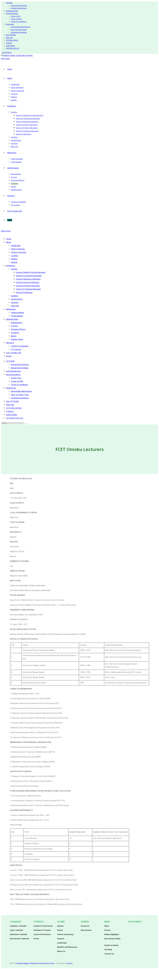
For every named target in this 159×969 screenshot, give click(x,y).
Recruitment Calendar (19, 938)
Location (14, 255)
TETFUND (9, 3)
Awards (14, 262)
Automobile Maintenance (20, 27)
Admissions (11, 309)
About (8, 242)
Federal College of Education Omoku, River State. (35, 963)
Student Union (17, 339)
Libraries (14, 302)
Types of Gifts (16, 19)
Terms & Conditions (18, 21)
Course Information (42, 934)
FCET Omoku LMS (13, 352)
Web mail (9, 38)
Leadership (15, 245)
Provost (14, 326)
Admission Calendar (18, 934)
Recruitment (86, 930)
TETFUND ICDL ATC (12, 48)
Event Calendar (16, 930)
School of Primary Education (28, 285)
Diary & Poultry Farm (19, 30)
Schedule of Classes (42, 930)
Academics (10, 265)
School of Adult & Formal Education (30, 272)
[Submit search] (25, 423)
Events (60, 930)
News (106, 926)
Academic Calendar (18, 926)
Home (8, 239)
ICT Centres (16, 349)
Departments (16, 299)
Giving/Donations (12, 13)
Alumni (13, 336)
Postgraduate (17, 316)
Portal (8, 356)
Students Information (43, 926)
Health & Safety (111, 945)
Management (16, 322)
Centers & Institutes (19, 346)
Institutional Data (12, 11)
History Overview (18, 252)
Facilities (14, 295)
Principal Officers (18, 329)
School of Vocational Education (29, 275)
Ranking (14, 259)
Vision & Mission (18, 249)
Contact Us (109, 954)
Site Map (108, 949)
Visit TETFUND (11, 35)
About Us (61, 951)
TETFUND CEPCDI (12, 40)
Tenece (69, 963)
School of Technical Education (28, 289)
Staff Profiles (10, 46)
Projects (60, 938)
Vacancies (85, 926)
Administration (12, 319)
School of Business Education (28, 279)
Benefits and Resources (67, 947)
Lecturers (15, 332)
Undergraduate (17, 312)
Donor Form (15, 16)
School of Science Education (27, 282)
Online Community (65, 934)
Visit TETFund (6, 52)
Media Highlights (111, 934)
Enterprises (10, 24)
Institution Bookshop (19, 32)
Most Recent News (112, 938)
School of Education (24, 292)
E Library (9, 43)
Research (10, 342)
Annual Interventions (19, 8)
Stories (107, 930)
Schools (14, 269)
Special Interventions (19, 5)
